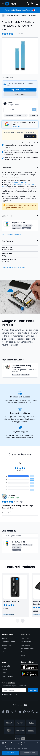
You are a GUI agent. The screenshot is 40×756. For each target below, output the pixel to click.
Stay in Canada (20, 94)
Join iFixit (30, 136)
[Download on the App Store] (29, 667)
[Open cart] (32, 3)
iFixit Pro (12, 208)
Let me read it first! (10, 694)
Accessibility (6, 666)
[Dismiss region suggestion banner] (37, 743)
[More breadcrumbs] (3, 15)
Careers (4, 648)
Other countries (29, 753)
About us (5, 638)
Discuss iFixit (6, 645)
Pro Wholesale (26, 642)
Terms (4, 673)
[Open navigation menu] (2, 3)
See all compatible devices (11, 234)
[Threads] (32, 711)
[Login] (37, 3)
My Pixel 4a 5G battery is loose (15, 115)
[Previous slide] (17, 621)
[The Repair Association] (37, 711)
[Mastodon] (24, 711)
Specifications (7, 241)
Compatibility (7, 216)
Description (6, 168)
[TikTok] (3, 711)
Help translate (18, 705)
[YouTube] (20, 711)
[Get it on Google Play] (29, 673)
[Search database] (27, 3)
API (3, 652)
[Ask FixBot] (34, 109)
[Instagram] (16, 711)
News (23, 655)
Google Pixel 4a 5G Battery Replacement (21, 367)
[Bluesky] (28, 712)
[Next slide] (23, 621)
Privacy (4, 669)
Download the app (29, 662)
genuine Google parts (19, 182)
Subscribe (33, 690)
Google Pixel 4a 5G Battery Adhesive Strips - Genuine (22, 15)
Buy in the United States (20, 90)
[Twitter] (11, 711)
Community (25, 638)
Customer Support (8, 642)
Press (23, 652)
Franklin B (11, 495)
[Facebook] (7, 711)
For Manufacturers (27, 648)
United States (9, 753)
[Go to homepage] (12, 4)
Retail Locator (26, 645)
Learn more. (17, 126)
